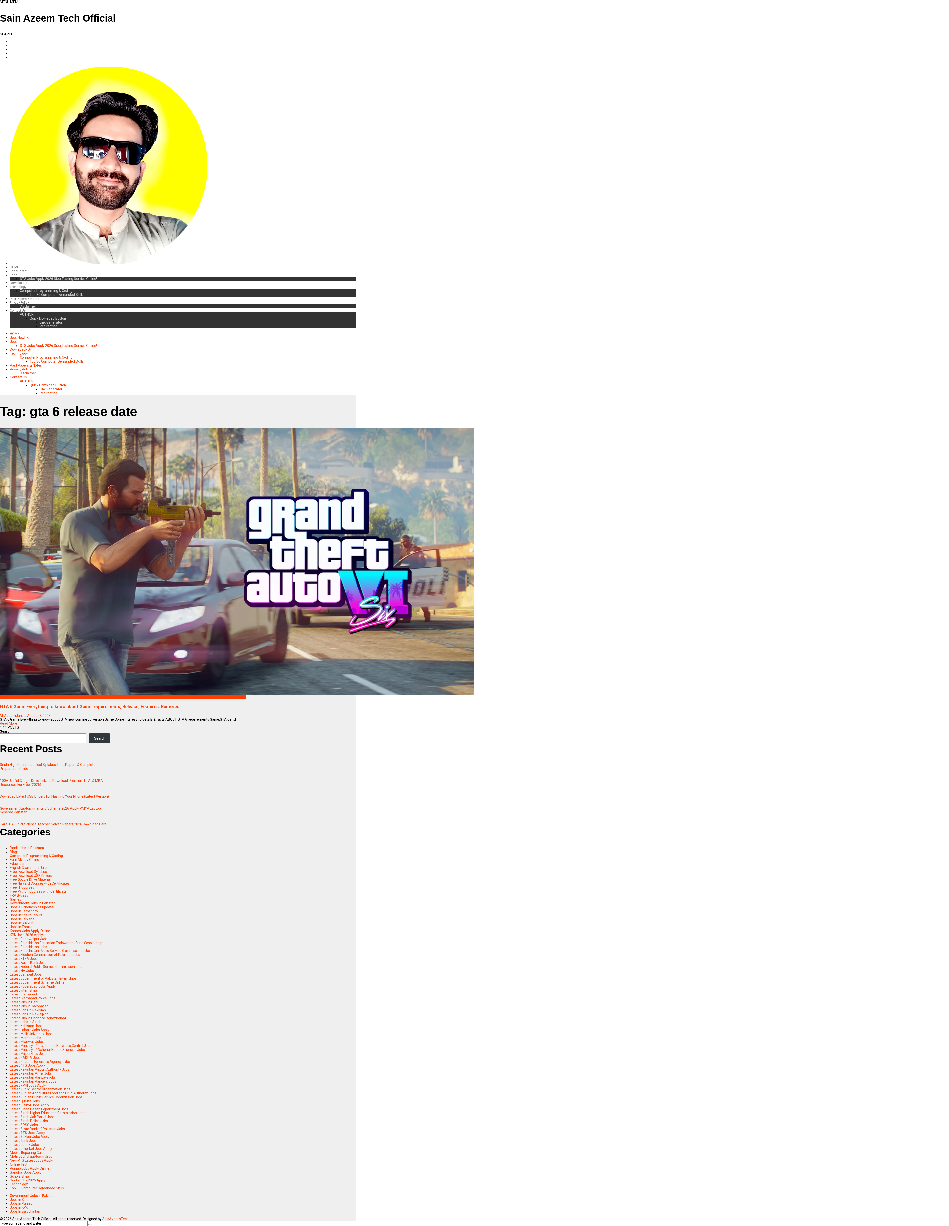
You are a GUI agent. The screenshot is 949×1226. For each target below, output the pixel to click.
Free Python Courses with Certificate (38, 891)
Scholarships (20, 1176)
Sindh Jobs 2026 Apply (27, 1180)
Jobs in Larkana (22, 919)
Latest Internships (24, 990)
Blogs (4, 697)
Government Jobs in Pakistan (33, 903)
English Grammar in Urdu (29, 868)
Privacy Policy (19, 302)
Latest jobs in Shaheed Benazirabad (38, 1018)
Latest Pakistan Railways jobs (33, 1077)
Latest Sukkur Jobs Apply (29, 1137)
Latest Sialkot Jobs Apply (29, 1105)
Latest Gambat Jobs (26, 974)
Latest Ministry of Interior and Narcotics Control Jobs (50, 1046)
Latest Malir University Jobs (31, 1034)
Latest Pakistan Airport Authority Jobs (39, 1069)
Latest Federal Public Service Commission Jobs (46, 967)
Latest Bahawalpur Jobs (29, 939)
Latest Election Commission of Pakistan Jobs (45, 955)
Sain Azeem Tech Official (58, 18)
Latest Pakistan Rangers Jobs (33, 1081)
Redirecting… (50, 326)
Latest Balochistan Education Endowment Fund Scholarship (56, 943)
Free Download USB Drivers (31, 876)
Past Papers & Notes (24, 299)
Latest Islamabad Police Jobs (32, 998)
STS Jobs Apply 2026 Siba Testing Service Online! (58, 279)
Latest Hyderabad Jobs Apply (33, 986)
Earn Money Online (24, 860)
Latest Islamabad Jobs (27, 994)
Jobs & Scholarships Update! (32, 907)
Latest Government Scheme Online (37, 982)
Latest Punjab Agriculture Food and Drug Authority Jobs (53, 1093)
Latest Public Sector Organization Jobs (40, 1089)
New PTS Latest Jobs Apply (31, 1160)
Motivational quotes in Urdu (31, 1156)
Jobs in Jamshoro (24, 911)
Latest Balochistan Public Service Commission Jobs (50, 951)
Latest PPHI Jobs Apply (28, 1085)
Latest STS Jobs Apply (27, 1133)
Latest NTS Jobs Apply (27, 1065)
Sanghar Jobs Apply (25, 1172)
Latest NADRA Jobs (25, 1058)
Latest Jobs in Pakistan (28, 1010)
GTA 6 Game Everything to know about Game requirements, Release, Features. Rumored (90, 706)
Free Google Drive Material (30, 879)
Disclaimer (28, 306)
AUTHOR (27, 314)
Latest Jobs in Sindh (25, 1022)
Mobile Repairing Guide (27, 1153)
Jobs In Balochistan (25, 1211)
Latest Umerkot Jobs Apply (31, 1149)
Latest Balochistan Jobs (28, 947)
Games (15, 899)
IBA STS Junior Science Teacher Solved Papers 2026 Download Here (53, 824)
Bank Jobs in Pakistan (27, 848)
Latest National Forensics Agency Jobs (40, 1062)
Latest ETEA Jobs (24, 959)
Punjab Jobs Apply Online (29, 1168)
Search (6, 731)
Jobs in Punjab (21, 1203)
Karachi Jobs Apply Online (30, 931)
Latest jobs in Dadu (24, 1002)
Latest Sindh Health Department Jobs (39, 1109)
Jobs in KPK (19, 1207)
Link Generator (51, 322)
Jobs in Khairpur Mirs (26, 915)
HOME (14, 267)
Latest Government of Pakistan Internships (43, 978)
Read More (8, 723)
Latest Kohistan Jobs (26, 1026)
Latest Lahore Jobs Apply (29, 1030)
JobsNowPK (19, 271)
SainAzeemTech (115, 1219)
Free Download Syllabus (28, 872)
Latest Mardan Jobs (25, 1038)
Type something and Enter (20, 1223)
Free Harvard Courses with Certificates (40, 883)
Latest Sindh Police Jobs (29, 1121)
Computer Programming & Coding (46, 291)
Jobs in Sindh (20, 1200)
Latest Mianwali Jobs (26, 1042)
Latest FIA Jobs (22, 970)
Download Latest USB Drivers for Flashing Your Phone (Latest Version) (54, 796)
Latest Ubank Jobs (24, 1145)
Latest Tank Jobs (23, 1141)
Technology (18, 287)
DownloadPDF (20, 283)
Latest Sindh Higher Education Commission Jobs (47, 1113)
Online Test (18, 1164)
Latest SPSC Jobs (24, 1125)
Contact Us (18, 310)
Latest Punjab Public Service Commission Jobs (46, 1097)
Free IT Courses (22, 887)
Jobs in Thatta (21, 927)
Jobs (13, 275)
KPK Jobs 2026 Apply (26, 935)
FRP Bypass (19, 895)
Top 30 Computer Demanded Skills (57, 295)
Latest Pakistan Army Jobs (31, 1073)
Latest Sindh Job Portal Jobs (32, 1117)
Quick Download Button (48, 318)
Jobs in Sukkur (21, 923)
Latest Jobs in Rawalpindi (29, 1014)
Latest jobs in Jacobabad (29, 1006)
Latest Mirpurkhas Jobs (28, 1054)
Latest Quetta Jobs (25, 1101)
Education (17, 864)
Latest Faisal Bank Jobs (28, 963)
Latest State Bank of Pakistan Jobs (37, 1129)
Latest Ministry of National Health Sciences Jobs (47, 1050)
